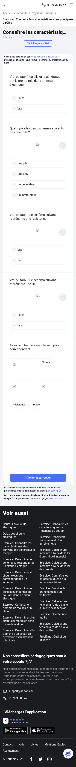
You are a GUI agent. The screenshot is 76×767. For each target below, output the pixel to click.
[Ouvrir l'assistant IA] (68, 754)
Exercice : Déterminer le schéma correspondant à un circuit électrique (18, 563)
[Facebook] (31, 759)
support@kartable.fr (20, 691)
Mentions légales (55, 744)
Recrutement (11, 750)
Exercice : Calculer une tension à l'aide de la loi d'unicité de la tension (54, 605)
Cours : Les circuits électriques (14, 525)
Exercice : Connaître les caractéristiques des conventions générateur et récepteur (19, 548)
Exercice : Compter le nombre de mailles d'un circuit (17, 608)
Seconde (22, 13)
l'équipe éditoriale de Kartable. (44, 57)
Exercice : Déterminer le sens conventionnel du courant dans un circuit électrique (17, 593)
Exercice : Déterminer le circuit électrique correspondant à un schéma (17, 577)
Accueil (7, 13)
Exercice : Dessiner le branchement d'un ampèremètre (52, 540)
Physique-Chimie (42, 13)
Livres (34, 744)
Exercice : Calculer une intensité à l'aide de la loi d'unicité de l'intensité (54, 553)
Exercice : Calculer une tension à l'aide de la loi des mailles (54, 627)
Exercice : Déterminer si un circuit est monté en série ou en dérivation (19, 621)
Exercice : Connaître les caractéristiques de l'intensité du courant (53, 527)
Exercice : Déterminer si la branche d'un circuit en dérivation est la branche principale (19, 635)
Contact (8, 744)
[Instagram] (49, 759)
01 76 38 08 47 (56, 5)
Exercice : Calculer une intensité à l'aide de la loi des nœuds (54, 566)
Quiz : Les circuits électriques (14, 535)
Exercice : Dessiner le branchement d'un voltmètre (52, 592)
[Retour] (6, 4)
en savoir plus (54, 491)
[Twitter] (40, 759)
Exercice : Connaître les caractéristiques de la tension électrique (53, 579)
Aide (21, 744)
